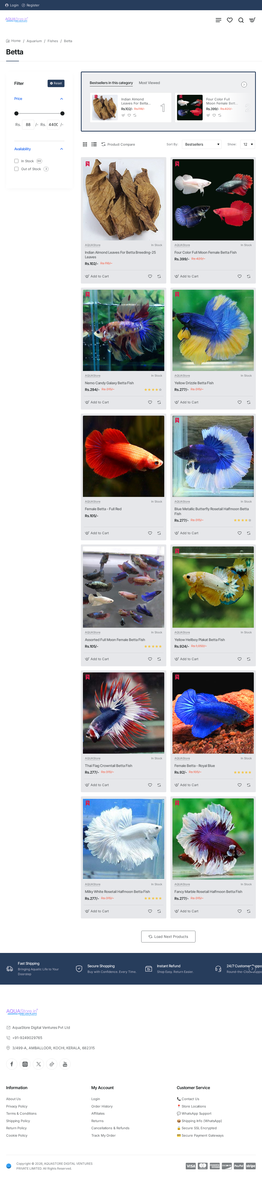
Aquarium (34, 41)
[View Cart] (252, 19)
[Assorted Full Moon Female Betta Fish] (123, 587)
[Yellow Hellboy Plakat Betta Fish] (213, 587)
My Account (102, 1087)
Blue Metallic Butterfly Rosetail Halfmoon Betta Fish (211, 511)
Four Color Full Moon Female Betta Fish (221, 101)
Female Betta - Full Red (103, 509)
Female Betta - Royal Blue (194, 765)
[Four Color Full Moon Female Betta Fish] (190, 107)
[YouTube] (65, 1064)
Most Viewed (149, 82)
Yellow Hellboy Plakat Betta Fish (199, 639)
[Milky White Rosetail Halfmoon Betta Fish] (123, 839)
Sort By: (172, 144)
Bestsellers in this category (111, 82)
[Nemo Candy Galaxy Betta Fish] (123, 330)
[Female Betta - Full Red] (123, 456)
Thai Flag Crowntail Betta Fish (108, 765)
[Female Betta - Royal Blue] (213, 713)
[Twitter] (38, 1064)
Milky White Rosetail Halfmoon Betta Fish (117, 891)
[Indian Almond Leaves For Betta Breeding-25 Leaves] (105, 107)
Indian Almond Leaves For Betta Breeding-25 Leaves (134, 101)
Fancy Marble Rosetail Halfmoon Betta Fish (208, 891)
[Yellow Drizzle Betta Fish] (213, 330)
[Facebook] (11, 1064)
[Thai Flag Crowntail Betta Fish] (123, 713)
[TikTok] (51, 1064)
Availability (22, 149)
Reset (58, 83)
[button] (123, 115)
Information (16, 1087)
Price (18, 98)
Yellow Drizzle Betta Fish (194, 383)
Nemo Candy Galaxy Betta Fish (109, 383)
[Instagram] (25, 1064)
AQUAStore (92, 245)
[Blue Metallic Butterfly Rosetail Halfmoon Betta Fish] (213, 456)
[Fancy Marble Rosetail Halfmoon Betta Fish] (213, 839)
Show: (231, 144)
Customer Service (193, 1087)
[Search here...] (241, 19)
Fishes (53, 41)
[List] (94, 144)
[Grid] (85, 144)
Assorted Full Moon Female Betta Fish (115, 639)
